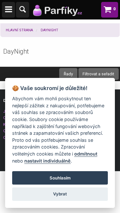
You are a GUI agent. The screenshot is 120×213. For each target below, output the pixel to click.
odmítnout (85, 153)
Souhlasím (60, 177)
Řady (68, 74)
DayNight (49, 30)
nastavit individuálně (47, 161)
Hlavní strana (19, 30)
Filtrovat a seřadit (98, 74)
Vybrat (60, 193)
